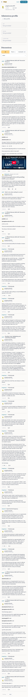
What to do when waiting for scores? (14, 192)
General (4, 508)
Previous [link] (4, 694)
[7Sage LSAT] (5, 2)
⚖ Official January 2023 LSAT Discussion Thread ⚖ (15, 572)
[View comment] (14, 94)
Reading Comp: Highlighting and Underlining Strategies (13, 337)
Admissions (6, 174)
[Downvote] (5, 127)
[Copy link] (15, 189)
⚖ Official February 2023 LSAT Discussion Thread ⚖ (15, 61)
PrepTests (4, 249)
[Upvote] (2, 127)
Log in (17, 1)
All (5, 51)
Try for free (24, 1)
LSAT (3, 61)
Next (10, 694)
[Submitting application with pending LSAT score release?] (14, 181)
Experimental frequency (12, 508)
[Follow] (12, 189)
